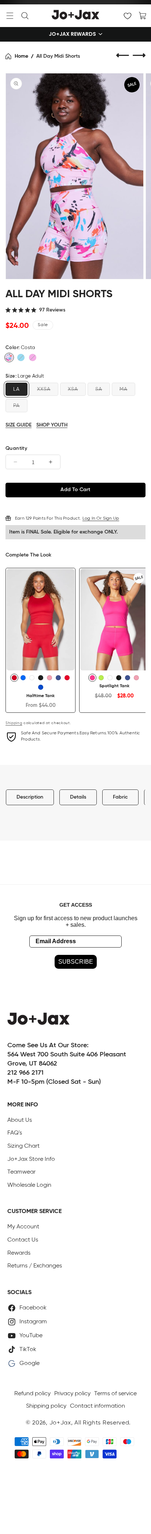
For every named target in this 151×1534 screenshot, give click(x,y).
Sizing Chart (23, 1146)
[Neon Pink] (92, 677)
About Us (19, 1120)
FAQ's (14, 1133)
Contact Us (22, 1240)
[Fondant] (49, 677)
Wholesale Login (29, 1185)
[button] (9, 15)
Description (29, 797)
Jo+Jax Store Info (31, 1159)
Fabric (120, 797)
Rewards (18, 1253)
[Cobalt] (40, 687)
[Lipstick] (67, 677)
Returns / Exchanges (34, 1266)
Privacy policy (72, 1394)
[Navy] (58, 677)
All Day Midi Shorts (58, 56)
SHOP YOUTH (51, 425)
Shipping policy (46, 1406)
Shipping (13, 723)
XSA (73, 389)
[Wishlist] (127, 15)
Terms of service (115, 1394)
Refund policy (32, 1394)
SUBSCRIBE (75, 962)
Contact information (97, 1406)
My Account (23, 1227)
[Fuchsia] (32, 357)
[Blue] (21, 357)
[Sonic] (23, 677)
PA (16, 405)
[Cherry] (14, 677)
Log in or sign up (100, 518)
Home (21, 56)
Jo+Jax (60, 1423)
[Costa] (9, 357)
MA (123, 389)
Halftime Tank (40, 696)
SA (98, 389)
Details (78, 797)
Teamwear (21, 1172)
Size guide (18, 425)
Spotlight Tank (114, 686)
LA (16, 389)
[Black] (40, 677)
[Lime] (101, 677)
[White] (32, 677)
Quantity (16, 448)
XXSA (44, 389)
